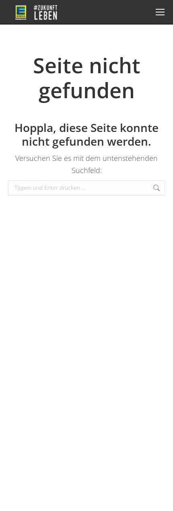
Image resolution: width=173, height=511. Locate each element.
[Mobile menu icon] (160, 12)
